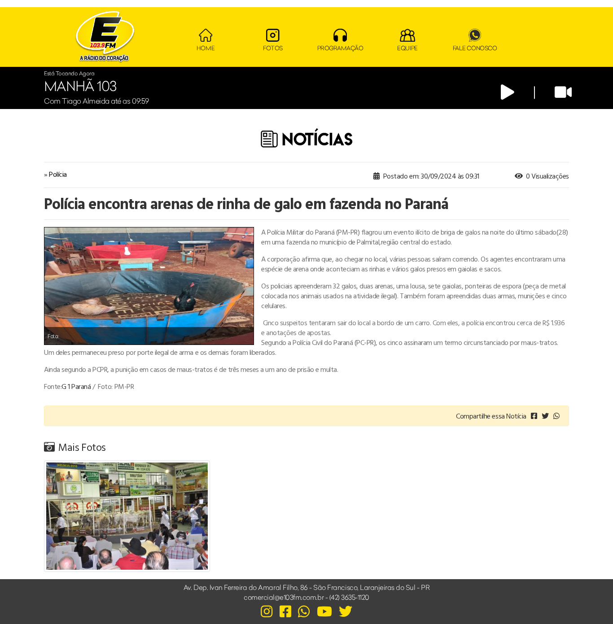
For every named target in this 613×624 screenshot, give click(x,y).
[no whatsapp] (556, 415)
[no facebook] (534, 415)
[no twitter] (545, 415)
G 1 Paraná (76, 386)
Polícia (58, 174)
